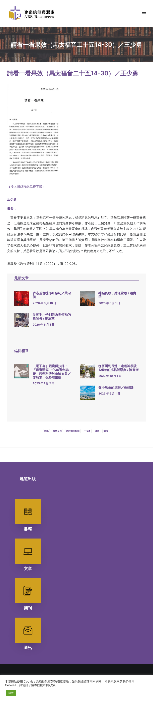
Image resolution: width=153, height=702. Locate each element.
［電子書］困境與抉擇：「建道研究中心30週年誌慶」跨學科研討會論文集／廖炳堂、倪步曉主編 (52, 371)
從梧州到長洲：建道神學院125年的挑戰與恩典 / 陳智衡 (118, 368)
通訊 (28, 647)
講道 (106, 431)
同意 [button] (11, 692)
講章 (97, 431)
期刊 (28, 608)
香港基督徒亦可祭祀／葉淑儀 (52, 295)
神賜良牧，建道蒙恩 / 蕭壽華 (117, 295)
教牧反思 (57, 431)
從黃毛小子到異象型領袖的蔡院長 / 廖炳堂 (52, 316)
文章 (28, 568)
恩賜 (46, 431)
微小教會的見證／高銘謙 (115, 387)
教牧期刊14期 (72, 431)
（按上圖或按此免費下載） (26, 187)
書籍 (28, 529)
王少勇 (87, 431)
